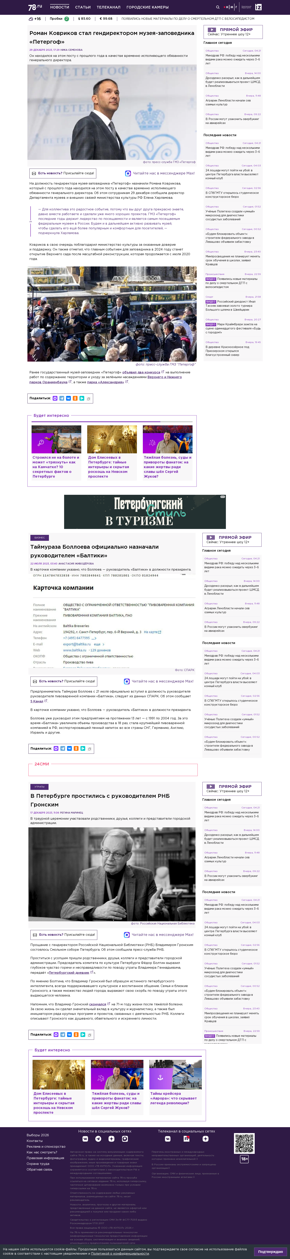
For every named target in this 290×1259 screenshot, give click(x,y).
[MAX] (55, 398)
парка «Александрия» (105, 382)
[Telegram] (61, 398)
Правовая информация (45, 1158)
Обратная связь (39, 1169)
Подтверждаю (270, 1252)
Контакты (35, 1141)
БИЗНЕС (40, 538)
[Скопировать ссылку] (88, 399)
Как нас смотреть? (42, 1152)
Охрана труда (38, 1163)
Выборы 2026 (38, 1135)
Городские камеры (147, 7)
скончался (97, 1004)
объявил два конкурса (141, 372)
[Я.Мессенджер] (82, 398)
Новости (59, 7)
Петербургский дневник (69, 972)
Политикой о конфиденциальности (120, 1253)
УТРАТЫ (39, 787)
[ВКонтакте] (68, 398)
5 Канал (36, 701)
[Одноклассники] (75, 398)
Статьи (83, 7)
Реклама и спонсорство (46, 1146)
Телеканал (109, 7)
